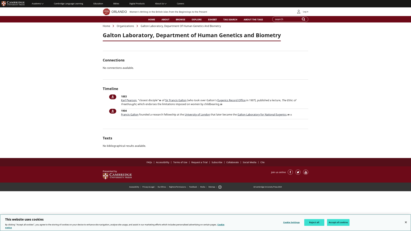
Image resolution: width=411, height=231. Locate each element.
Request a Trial (199, 162)
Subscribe (217, 162)
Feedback (193, 187)
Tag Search (230, 19)
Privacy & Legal (148, 187)
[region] (205, 222)
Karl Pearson (129, 100)
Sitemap (211, 187)
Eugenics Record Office (231, 100)
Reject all (314, 222)
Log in (305, 11)
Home (151, 19)
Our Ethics (162, 187)
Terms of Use (180, 162)
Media (202, 187)
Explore (197, 19)
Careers (180, 3)
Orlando (119, 11)
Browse (180, 19)
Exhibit (212, 19)
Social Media (249, 162)
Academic (36, 3)
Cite (262, 162)
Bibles (116, 3)
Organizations (125, 26)
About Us (159, 3)
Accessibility (162, 162)
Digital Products (137, 3)
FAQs (149, 162)
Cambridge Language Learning (68, 3)
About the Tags (253, 19)
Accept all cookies (338, 222)
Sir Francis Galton (176, 100)
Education (98, 3)
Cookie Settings (291, 222)
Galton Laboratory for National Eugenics (262, 114)
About (165, 19)
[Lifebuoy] (220, 187)
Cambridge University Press (13, 3)
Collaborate (232, 162)
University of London (197, 114)
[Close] (405, 222)
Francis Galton (130, 114)
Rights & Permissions (177, 187)
